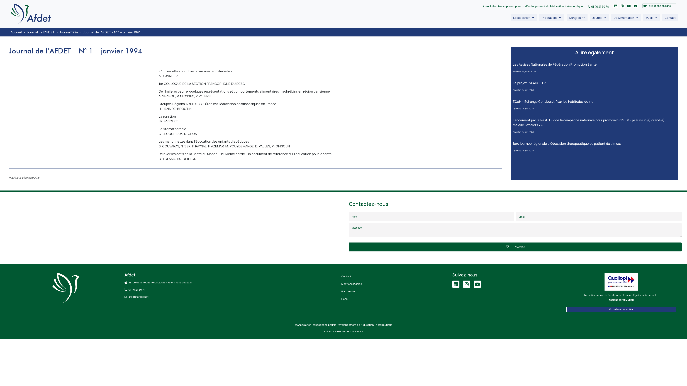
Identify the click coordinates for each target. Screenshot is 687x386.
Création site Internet (343, 331)
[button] (524, 17)
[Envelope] (635, 6)
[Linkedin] (615, 6)
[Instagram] (622, 6)
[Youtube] (629, 6)
